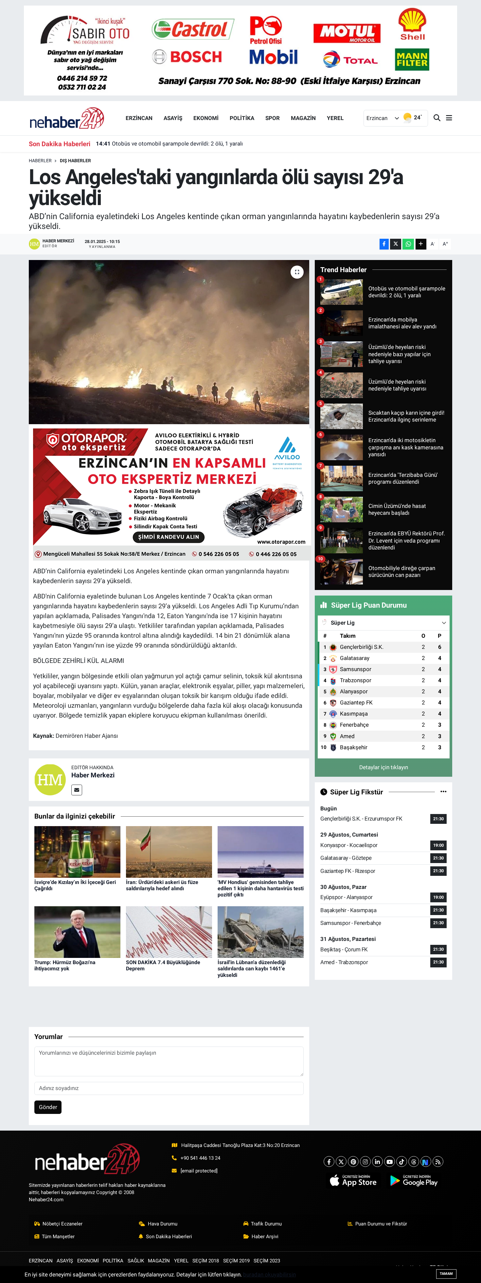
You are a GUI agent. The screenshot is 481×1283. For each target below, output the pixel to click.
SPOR (272, 118)
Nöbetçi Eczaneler (62, 1224)
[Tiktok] (401, 1161)
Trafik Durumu (266, 1224)
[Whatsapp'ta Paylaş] (408, 244)
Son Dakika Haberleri (169, 1237)
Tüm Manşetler (58, 1237)
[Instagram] (365, 1161)
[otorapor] (172, 494)
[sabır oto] (240, 50)
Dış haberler (75, 160)
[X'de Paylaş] (395, 244)
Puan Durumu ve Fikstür (381, 1224)
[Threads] (413, 1161)
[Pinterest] (353, 1161)
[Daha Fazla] (421, 244)
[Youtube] (389, 1161)
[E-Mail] (76, 790)
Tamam (446, 1274)
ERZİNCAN (139, 118)
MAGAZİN (303, 118)
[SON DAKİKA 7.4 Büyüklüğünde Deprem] (169, 931)
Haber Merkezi (93, 775)
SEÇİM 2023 (267, 1261)
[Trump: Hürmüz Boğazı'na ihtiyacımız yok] (77, 931)
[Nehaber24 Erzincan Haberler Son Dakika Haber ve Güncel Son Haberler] (67, 118)
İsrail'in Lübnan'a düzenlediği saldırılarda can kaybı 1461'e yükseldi (252, 968)
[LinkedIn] (377, 1161)
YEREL (335, 118)
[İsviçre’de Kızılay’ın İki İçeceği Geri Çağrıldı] (77, 851)
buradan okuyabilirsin (269, 1274)
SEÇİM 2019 (236, 1261)
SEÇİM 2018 (205, 1261)
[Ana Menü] (446, 118)
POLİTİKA (242, 118)
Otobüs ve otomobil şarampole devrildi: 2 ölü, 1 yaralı (169, 143)
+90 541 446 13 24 (200, 1158)
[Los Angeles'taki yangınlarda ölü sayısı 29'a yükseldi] (169, 342)
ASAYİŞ (173, 118)
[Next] (425, 1161)
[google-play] (414, 1180)
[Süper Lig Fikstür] (443, 792)
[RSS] (438, 1161)
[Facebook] (329, 1161)
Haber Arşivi (265, 1237)
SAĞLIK (136, 1261)
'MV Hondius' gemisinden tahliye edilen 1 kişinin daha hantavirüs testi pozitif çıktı (261, 888)
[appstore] (353, 1180)
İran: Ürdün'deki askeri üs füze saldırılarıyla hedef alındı (162, 885)
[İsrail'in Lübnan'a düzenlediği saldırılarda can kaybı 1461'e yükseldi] (261, 931)
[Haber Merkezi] (50, 779)
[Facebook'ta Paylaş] (384, 244)
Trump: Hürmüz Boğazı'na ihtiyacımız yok (65, 965)
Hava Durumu (162, 1224)
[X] (341, 1161)
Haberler (40, 160)
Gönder (48, 1107)
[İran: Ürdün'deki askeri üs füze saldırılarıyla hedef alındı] (169, 851)
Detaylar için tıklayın (383, 767)
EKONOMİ (206, 118)
